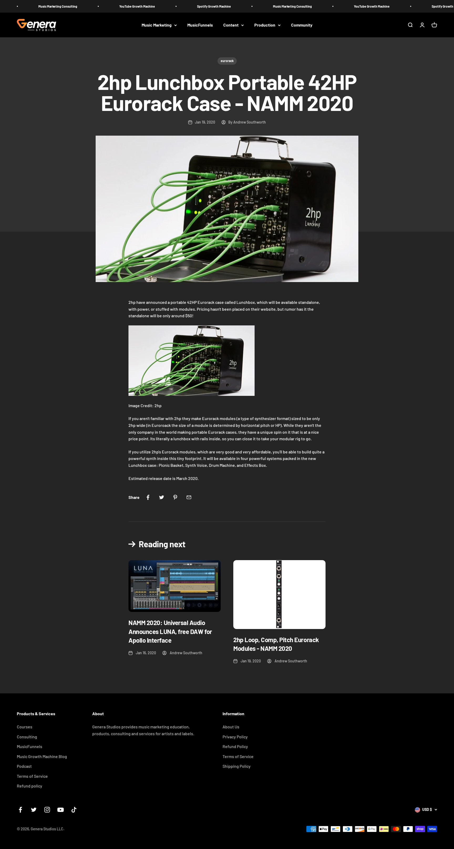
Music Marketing (157, 25)
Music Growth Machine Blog (42, 756)
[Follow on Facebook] (20, 809)
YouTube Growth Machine (109, 6)
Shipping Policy (237, 766)
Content (231, 25)
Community (301, 25)
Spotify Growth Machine (186, 6)
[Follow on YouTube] (60, 809)
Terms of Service (32, 776)
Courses (24, 726)
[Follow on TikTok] (74, 809)
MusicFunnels (200, 25)
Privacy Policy (235, 736)
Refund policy (29, 785)
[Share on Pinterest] (175, 497)
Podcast (24, 766)
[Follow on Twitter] (33, 809)
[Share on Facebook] (148, 497)
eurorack (227, 61)
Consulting (27, 736)
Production (264, 25)
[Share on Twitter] (161, 497)
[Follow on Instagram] (47, 809)
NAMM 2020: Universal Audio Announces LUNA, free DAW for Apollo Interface (170, 631)
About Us (231, 726)
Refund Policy (235, 746)
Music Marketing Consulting (30, 6)
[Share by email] (189, 497)
